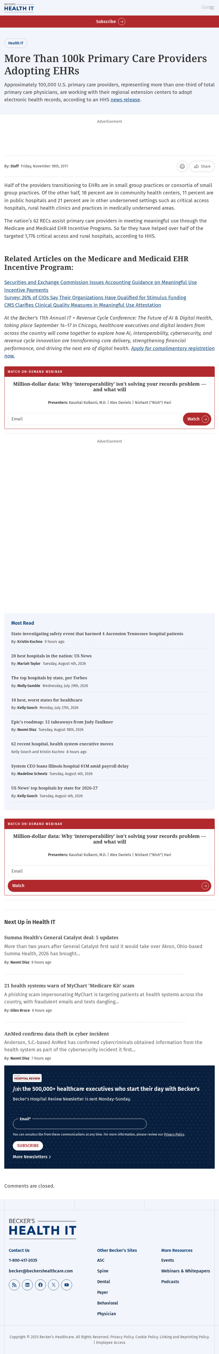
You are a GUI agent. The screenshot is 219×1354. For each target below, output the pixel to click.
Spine (102, 1271)
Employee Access (111, 1342)
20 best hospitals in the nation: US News (51, 655)
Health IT (15, 43)
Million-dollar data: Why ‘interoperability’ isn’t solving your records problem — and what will (109, 387)
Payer (102, 1292)
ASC (100, 1260)
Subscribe (106, 21)
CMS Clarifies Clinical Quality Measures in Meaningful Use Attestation (82, 305)
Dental (103, 1281)
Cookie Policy (146, 1337)
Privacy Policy (174, 1134)
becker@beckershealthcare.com (41, 1271)
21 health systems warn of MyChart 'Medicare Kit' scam (69, 985)
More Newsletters (30, 1156)
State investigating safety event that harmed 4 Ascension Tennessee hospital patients (97, 633)
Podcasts (170, 1281)
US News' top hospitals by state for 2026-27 (54, 788)
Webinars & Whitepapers (185, 1271)
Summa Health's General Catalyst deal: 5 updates (61, 937)
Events (167, 1260)
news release (125, 100)
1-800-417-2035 (23, 1260)
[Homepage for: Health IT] (26, 7)
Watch (193, 418)
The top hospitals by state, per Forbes (49, 677)
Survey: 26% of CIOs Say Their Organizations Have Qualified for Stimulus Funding (95, 297)
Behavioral (107, 1303)
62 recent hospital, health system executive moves (62, 743)
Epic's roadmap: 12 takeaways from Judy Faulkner (62, 721)
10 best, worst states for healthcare (47, 700)
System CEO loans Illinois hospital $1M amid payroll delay (70, 766)
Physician (106, 1313)
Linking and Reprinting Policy (184, 1337)
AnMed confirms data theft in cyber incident (56, 1033)
